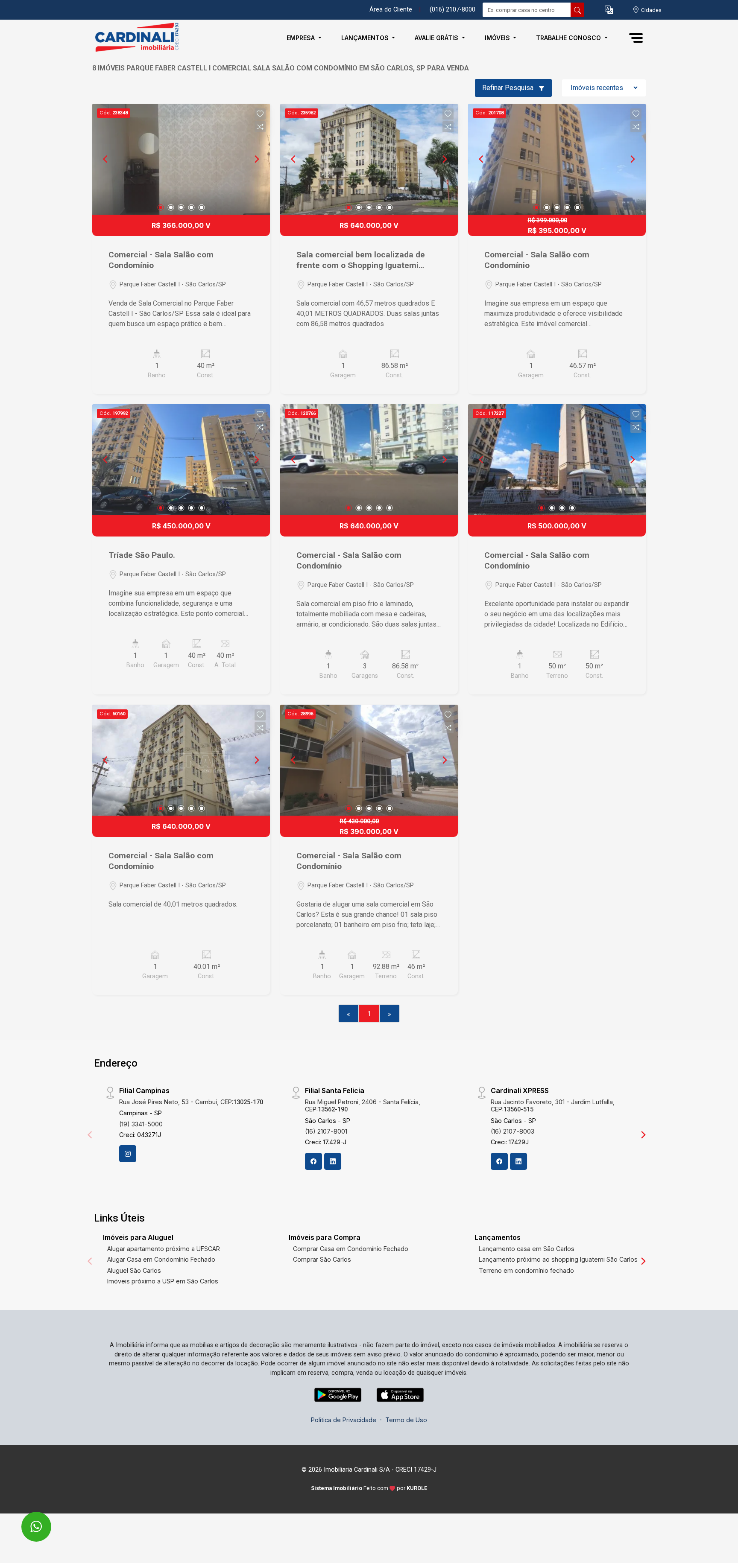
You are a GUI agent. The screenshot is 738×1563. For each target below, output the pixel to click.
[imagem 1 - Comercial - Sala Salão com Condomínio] (181, 159)
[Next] (256, 159)
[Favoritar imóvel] (260, 114)
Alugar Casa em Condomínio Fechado (161, 1259)
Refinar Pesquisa (508, 88)
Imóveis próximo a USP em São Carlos (162, 1281)
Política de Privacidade (343, 1419)
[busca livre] (577, 10)
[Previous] (106, 159)
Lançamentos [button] (365, 37)
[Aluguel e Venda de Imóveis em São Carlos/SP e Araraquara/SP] (135, 38)
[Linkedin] (332, 1161)
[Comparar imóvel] (260, 126)
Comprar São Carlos (322, 1259)
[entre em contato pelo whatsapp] (27, 1521)
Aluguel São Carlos (134, 1270)
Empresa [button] (301, 37)
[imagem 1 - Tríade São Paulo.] (181, 459)
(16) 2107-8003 (512, 1131)
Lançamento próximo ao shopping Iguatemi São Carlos (558, 1259)
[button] (609, 10)
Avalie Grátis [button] (437, 37)
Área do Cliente (390, 9)
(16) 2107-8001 (326, 1131)
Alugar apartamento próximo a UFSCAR (163, 1248)
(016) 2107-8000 (452, 9)
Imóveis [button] (498, 37)
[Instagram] (127, 1153)
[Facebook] (313, 1161)
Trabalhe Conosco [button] (569, 37)
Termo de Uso (406, 1419)
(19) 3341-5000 (141, 1124)
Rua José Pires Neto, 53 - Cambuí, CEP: (191, 1101)
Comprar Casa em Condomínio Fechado (350, 1248)
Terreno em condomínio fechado (526, 1270)
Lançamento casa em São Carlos (526, 1248)
